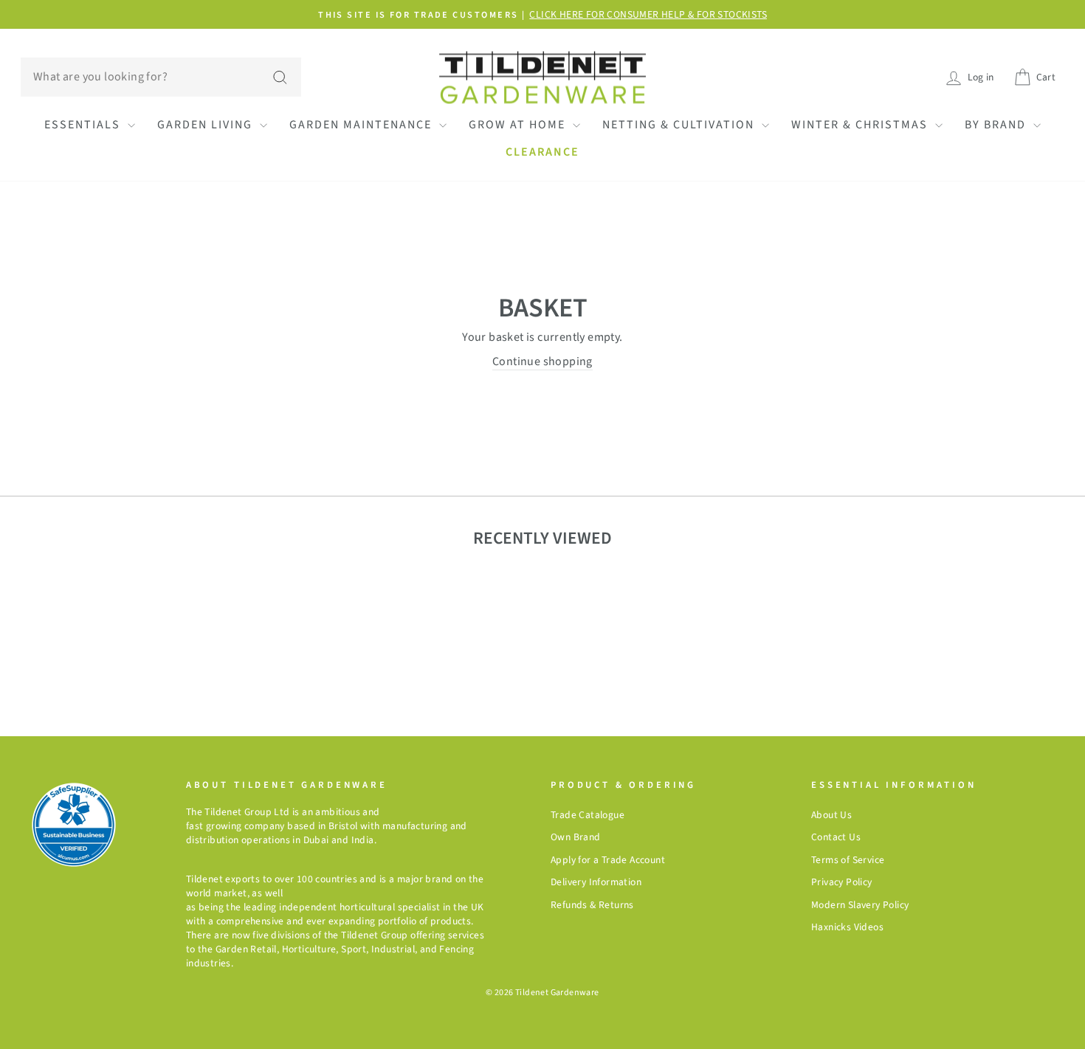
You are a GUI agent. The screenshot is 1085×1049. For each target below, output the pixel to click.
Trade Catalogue (587, 977)
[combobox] (161, 77)
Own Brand (576, 999)
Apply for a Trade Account (608, 1022)
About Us (831, 977)
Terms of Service (847, 1022)
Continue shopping (542, 343)
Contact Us (836, 999)
